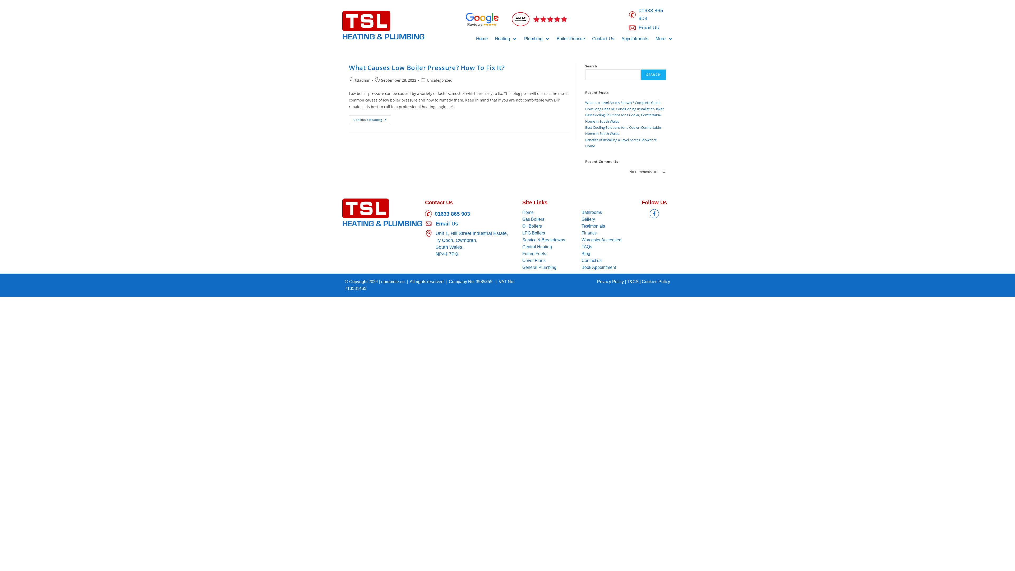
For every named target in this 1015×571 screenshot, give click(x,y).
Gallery (588, 219)
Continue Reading (372, 118)
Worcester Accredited (601, 240)
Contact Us (603, 38)
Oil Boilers (532, 226)
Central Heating (537, 247)
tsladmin (363, 80)
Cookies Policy (656, 281)
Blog (586, 253)
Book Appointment (599, 267)
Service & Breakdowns (543, 240)
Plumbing (533, 38)
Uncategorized (440, 80)
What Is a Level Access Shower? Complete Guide (622, 102)
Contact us (592, 260)
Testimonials (593, 226)
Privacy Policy (611, 281)
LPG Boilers (533, 233)
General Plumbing (539, 267)
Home (482, 38)
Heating (502, 38)
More (661, 38)
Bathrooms (592, 212)
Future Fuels (534, 253)
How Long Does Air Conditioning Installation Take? (624, 109)
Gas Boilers (533, 219)
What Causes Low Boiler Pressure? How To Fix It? (427, 67)
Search (591, 66)
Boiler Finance (571, 38)
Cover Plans (534, 260)
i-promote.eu (393, 281)
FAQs (587, 247)
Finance (589, 233)
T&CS (633, 281)
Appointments (634, 38)
